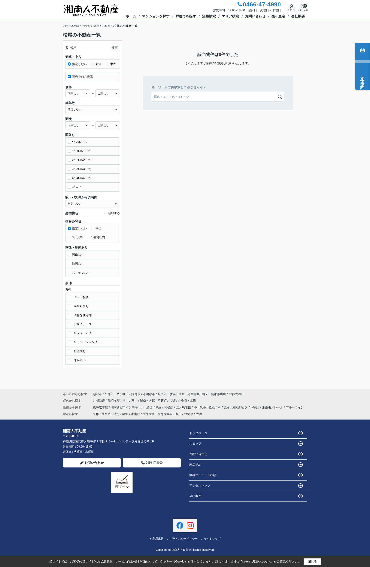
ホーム (131, 16)
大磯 (199, 414)
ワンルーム (79, 142)
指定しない (79, 64)
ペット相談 (81, 297)
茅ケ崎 (106, 414)
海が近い (80, 360)
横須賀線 (224, 407)
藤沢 (125, 414)
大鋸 (152, 400)
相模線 (169, 407)
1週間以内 (98, 237)
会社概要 (298, 16)
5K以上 (77, 187)
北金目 (183, 400)
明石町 (162, 400)
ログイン (291, 10)
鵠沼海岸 (114, 400)
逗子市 (162, 394)
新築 (98, 64)
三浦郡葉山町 (217, 394)
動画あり (78, 263)
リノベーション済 (86, 342)
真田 (193, 400)
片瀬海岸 (99, 400)
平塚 (96, 414)
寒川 (178, 414)
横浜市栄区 (177, 394)
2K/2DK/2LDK (81, 160)
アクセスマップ (199, 485)
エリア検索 (230, 16)
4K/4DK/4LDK (81, 178)
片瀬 (172, 400)
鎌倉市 (135, 394)
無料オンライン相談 (202, 475)
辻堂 (116, 414)
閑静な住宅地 (83, 315)
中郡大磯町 (236, 394)
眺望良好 (80, 351)
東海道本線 (101, 407)
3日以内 (77, 237)
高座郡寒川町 (196, 394)
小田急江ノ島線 (151, 407)
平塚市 (109, 394)
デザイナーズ (83, 324)
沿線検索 (209, 16)
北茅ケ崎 (149, 414)
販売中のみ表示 (82, 76)
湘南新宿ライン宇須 (246, 407)
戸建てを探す (186, 16)
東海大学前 (165, 414)
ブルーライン (295, 407)
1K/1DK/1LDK (81, 151)
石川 (134, 400)
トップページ (198, 433)
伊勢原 (188, 414)
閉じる (312, 561)
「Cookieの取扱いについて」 (256, 561)
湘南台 (135, 414)
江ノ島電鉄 (184, 407)
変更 (115, 47)
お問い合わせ (255, 16)
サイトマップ (212, 538)
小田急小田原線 (205, 407)
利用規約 (158, 538)
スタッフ (195, 443)
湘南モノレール (273, 407)
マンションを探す (156, 16)
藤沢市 (97, 394)
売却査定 (278, 16)
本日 (98, 228)
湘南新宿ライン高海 (125, 407)
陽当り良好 (81, 306)
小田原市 (149, 394)
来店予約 (195, 464)
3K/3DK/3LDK (81, 169)
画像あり (78, 254)
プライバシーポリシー (184, 538)
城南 (143, 400)
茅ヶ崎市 (122, 394)
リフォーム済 (83, 333)
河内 (125, 400)
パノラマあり (81, 272)
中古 (113, 64)
